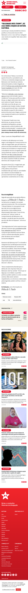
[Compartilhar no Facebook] (2, 72)
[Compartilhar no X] (24, 366)
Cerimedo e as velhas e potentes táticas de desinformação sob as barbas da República (10, 317)
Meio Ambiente (5, 538)
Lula (4, 300)
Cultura (3, 532)
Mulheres (3, 524)
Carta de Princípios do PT (7, 550)
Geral (16, 514)
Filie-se (20, 7)
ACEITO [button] (18, 589)
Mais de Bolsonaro (6, 329)
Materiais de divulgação (9, 505)
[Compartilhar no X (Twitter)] (4, 72)
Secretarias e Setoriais (6, 564)
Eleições (3, 526)
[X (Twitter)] (20, 10)
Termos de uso (4, 578)
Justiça (3, 536)
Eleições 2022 (17, 297)
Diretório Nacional (5, 562)
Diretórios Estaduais (6, 566)
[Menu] (25, 2)
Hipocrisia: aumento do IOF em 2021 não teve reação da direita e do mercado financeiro (12, 395)
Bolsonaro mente (7, 297)
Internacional (4, 520)
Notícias (3, 511)
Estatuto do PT (5, 548)
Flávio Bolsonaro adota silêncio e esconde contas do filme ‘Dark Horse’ (13, 357)
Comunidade (18, 543)
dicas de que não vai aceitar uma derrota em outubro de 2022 (13, 254)
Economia (3, 516)
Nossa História (4, 546)
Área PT (7, 7)
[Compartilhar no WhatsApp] (6, 72)
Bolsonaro (6, 354)
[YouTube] (22, 10)
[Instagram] (18, 10)
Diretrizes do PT (19, 511)
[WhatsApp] (24, 10)
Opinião (3, 534)
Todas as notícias (8, 14)
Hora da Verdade (8, 312)
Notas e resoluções (8, 503)
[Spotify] (26, 10)
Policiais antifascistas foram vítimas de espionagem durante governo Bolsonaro (13, 433)
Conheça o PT (5, 543)
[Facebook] (16, 10)
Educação (3, 528)
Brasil (2, 518)
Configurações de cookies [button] (8, 589)
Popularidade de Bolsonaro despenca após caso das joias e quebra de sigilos (13, 472)
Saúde (2, 522)
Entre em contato (19, 550)
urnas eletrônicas (17, 300)
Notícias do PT (4, 540)
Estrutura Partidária (6, 556)
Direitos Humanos (5, 530)
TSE (9, 300)
